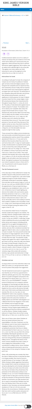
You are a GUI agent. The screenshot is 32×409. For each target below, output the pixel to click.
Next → (28, 43)
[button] (27, 406)
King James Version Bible (16, 4)
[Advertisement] (16, 27)
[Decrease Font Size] (8, 53)
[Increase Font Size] (4, 53)
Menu (2, 9)
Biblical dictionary (14, 15)
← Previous (5, 43)
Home (6, 15)
